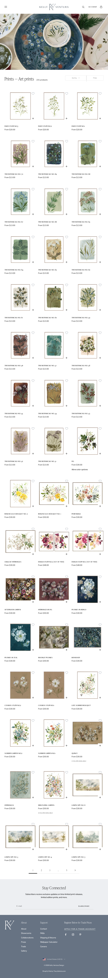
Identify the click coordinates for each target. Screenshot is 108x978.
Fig (73, 461)
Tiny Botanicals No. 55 (13, 413)
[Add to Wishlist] (33, 93)
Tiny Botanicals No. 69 (47, 174)
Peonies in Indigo (79, 609)
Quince (75, 753)
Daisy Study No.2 (45, 126)
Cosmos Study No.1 (46, 705)
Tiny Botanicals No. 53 (81, 413)
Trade (23, 946)
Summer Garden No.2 (13, 753)
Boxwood (76, 657)
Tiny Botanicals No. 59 (81, 317)
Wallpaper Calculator (49, 942)
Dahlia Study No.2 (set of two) (51, 562)
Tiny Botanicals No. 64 (13, 270)
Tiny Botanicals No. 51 (47, 461)
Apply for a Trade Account (79, 929)
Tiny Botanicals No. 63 (47, 270)
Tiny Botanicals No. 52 (13, 461)
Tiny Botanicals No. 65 (81, 222)
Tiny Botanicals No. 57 (47, 365)
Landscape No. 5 (11, 857)
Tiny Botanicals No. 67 (13, 222)
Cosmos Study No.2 (12, 705)
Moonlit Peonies (45, 657)
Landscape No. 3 (78, 857)
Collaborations (27, 938)
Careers (43, 946)
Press (23, 942)
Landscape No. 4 (45, 857)
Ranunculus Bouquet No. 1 (49, 514)
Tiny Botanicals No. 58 (13, 365)
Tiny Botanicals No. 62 (81, 270)
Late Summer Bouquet (81, 705)
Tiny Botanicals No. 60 (47, 317)
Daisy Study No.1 (78, 126)
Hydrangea (9, 805)
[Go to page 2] (75, 870)
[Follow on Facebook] (65, 934)
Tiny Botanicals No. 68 (81, 174)
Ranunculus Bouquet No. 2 (16, 514)
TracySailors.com (60, 971)
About (23, 929)
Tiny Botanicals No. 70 (13, 174)
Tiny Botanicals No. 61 (13, 317)
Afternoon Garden (12, 609)
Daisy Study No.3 (11, 126)
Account (92, 7)
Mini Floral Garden (46, 805)
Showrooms (26, 933)
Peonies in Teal (10, 657)
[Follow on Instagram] (73, 934)
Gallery (24, 951)
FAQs (42, 933)
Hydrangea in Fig (45, 609)
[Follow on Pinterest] (80, 934)
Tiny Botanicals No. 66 (47, 222)
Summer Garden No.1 (46, 753)
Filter (95, 78)
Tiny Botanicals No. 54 (47, 413)
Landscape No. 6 (78, 805)
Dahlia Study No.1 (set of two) (84, 562)
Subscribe (83, 906)
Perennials (76, 514)
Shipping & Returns (48, 938)
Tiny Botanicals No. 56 (81, 365)
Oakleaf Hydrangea (12, 562)
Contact (43, 929)
